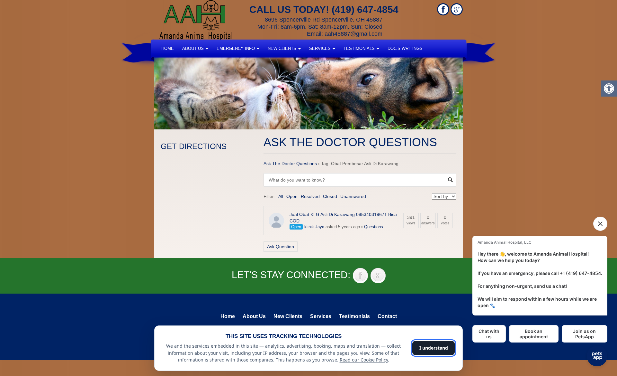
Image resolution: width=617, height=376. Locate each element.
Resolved (310, 196)
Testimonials (360, 48)
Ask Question (280, 246)
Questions (373, 226)
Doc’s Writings (405, 48)
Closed (330, 196)
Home (167, 48)
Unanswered (353, 196)
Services (320, 48)
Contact (387, 316)
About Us (193, 48)
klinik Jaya (314, 226)
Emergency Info (236, 48)
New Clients (283, 48)
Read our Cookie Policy (364, 360)
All (280, 196)
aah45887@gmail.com (353, 34)
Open (292, 196)
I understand (433, 348)
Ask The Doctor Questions (290, 163)
